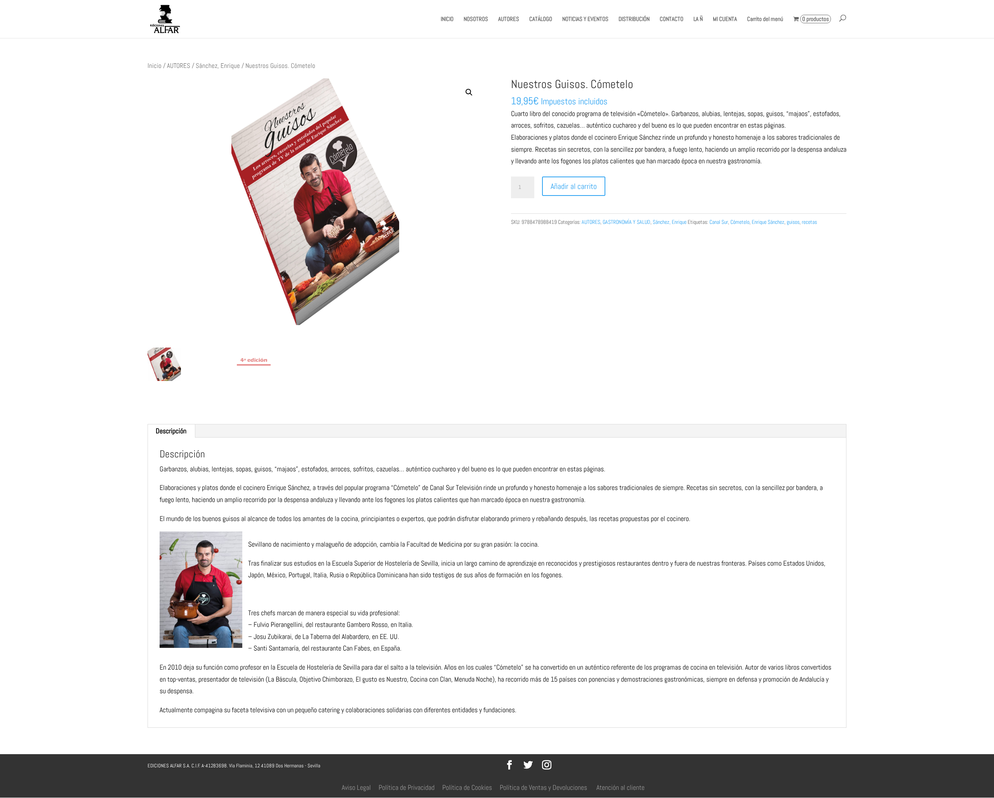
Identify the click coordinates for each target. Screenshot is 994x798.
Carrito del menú (765, 19)
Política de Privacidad (406, 787)
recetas (809, 221)
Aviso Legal (356, 787)
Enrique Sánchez (768, 221)
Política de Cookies (467, 787)
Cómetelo (739, 221)
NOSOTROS (476, 19)
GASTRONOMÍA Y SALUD (626, 221)
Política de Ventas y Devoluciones (543, 787)
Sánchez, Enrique (218, 66)
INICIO (447, 19)
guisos (793, 221)
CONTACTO (671, 19)
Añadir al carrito (574, 186)
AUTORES (508, 19)
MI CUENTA (725, 19)
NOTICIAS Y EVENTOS (585, 19)
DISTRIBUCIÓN (634, 19)
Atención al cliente (620, 787)
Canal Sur (718, 221)
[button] (469, 92)
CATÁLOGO (540, 19)
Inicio (155, 66)
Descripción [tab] (171, 430)
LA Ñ (698, 19)
